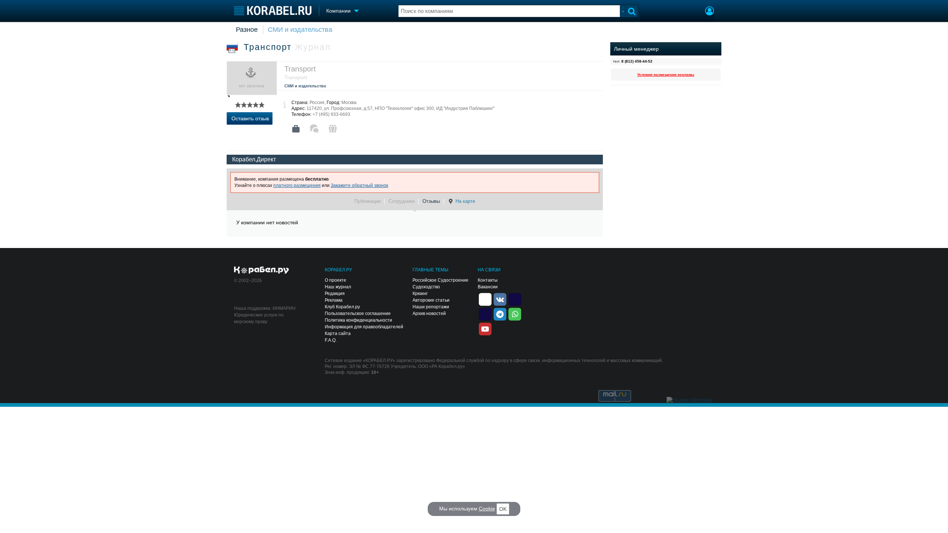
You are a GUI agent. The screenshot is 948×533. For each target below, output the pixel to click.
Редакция (335, 293)
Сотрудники (401, 201)
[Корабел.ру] (261, 270)
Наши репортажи (431, 306)
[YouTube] (485, 328)
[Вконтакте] (500, 299)
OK (503, 509)
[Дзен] (485, 299)
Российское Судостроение (440, 280)
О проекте (335, 280)
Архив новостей (429, 313)
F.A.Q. (331, 340)
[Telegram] (500, 313)
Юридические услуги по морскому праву (259, 318)
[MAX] (485, 313)
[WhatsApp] (514, 313)
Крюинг (420, 293)
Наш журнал (338, 286)
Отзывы (431, 201)
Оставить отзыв (250, 118)
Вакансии (488, 286)
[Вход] (709, 12)
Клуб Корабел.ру (342, 306)
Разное (247, 29)
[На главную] (272, 10)
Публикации (367, 201)
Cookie (487, 509)
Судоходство (426, 286)
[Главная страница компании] (295, 128)
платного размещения (297, 185)
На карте (465, 201)
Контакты (488, 280)
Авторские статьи (431, 300)
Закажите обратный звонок (359, 185)
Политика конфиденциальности (358, 320)
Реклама (334, 300)
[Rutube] (514, 299)
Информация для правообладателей (364, 326)
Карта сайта (338, 333)
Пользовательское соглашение (358, 313)
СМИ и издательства (300, 29)
